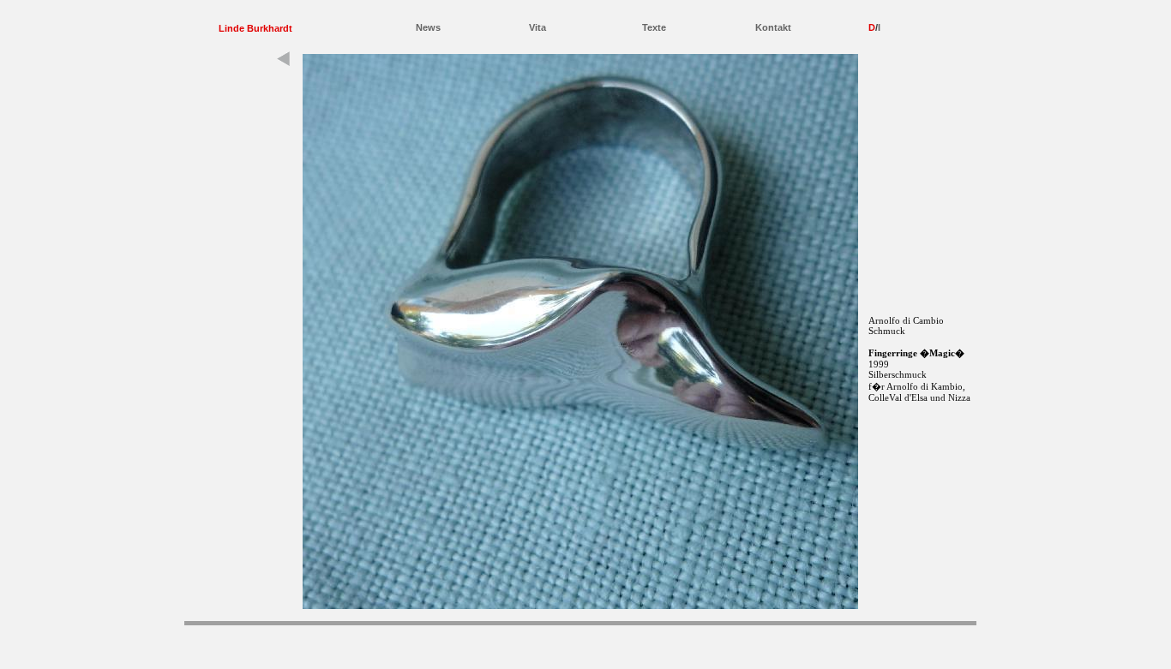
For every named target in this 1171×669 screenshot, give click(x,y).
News (428, 27)
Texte (654, 27)
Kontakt (773, 27)
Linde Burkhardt (255, 28)
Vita (537, 27)
